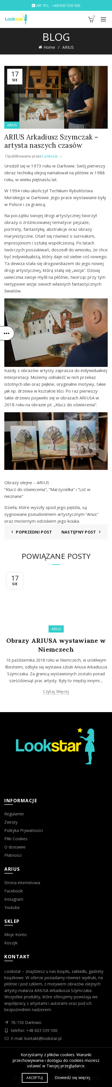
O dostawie (15, 847)
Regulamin (14, 814)
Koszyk (11, 942)
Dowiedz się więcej (72, 1077)
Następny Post (78, 532)
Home (49, 47)
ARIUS (68, 47)
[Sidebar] (7, 333)
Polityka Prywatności (23, 830)
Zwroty (11, 822)
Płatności (13, 855)
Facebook (13, 891)
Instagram (13, 899)
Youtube (12, 907)
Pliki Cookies (16, 838)
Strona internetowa (22, 882)
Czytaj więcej (56, 691)
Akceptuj (34, 1077)
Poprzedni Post (34, 532)
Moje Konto (15, 934)
